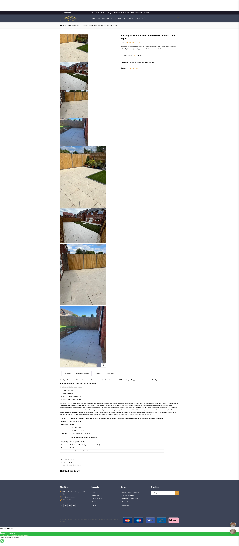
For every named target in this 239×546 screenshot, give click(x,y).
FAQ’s (131, 18)
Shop (119, 18)
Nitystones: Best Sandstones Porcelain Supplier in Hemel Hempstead (91, 519)
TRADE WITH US (97, 498)
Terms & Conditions (128, 495)
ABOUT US (95, 495)
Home (94, 18)
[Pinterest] (74, 505)
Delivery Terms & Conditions (130, 492)
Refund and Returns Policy (130, 498)
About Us (101, 18)
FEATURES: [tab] (111, 373)
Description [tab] (67, 373)
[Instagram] (70, 505)
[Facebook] (62, 505)
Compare (139, 55)
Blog (125, 18)
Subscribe (177, 493)
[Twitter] (66, 505)
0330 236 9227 (68, 13)
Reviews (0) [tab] (98, 373)
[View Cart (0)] (177, 18)
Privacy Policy (126, 502)
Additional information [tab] (82, 373)
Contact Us (139, 18)
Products (110, 18)
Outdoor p (77, 25)
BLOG (94, 502)
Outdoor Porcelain (142, 62)
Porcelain (151, 62)
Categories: (124, 62)
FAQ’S (94, 505)
